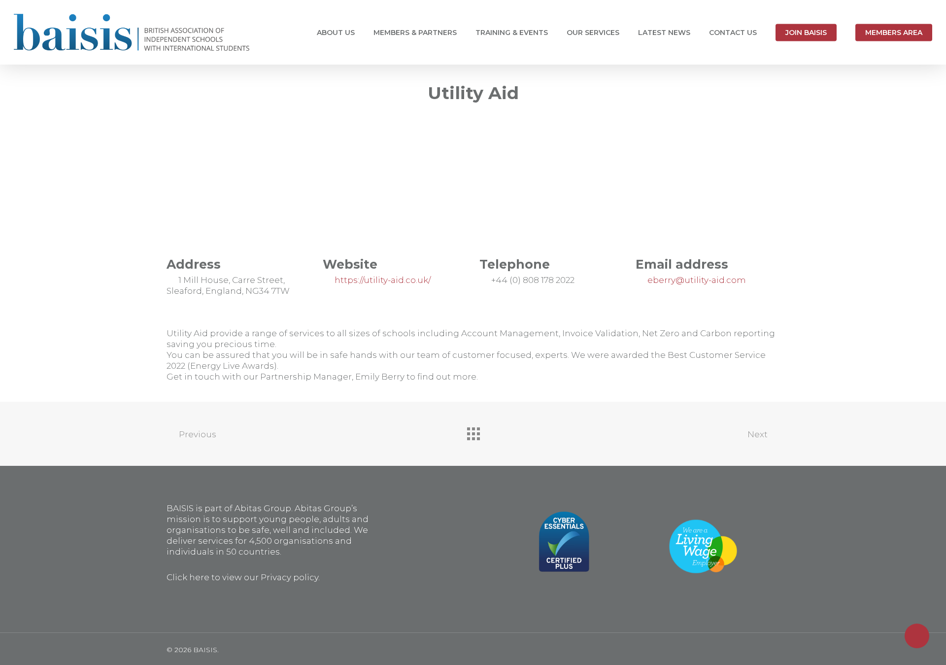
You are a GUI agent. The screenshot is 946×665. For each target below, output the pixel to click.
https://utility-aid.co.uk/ (384, 280)
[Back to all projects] (473, 431)
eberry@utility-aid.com (696, 280)
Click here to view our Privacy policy (242, 577)
